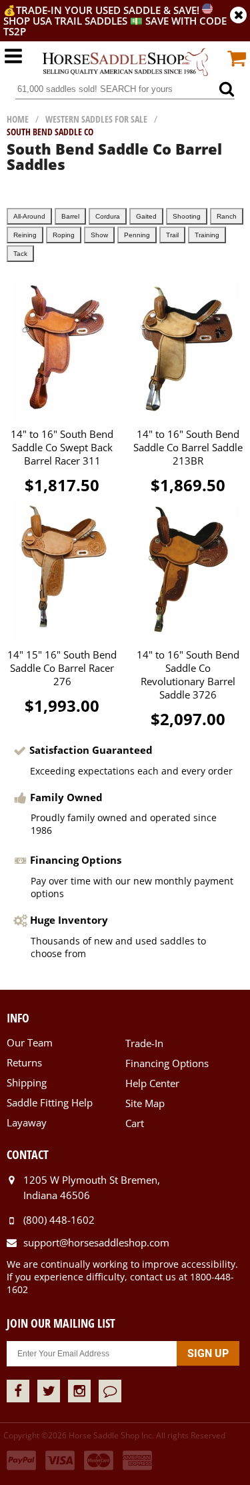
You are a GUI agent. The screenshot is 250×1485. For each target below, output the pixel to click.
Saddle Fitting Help (50, 1102)
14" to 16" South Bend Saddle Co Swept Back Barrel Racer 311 (62, 447)
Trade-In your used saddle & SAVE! (109, 10)
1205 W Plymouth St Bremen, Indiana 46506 (91, 1187)
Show (99, 235)
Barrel (70, 216)
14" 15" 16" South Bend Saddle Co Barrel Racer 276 (62, 668)
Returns (24, 1062)
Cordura (107, 216)
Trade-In (144, 1043)
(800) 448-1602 (59, 1219)
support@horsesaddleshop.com (96, 1242)
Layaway (27, 1122)
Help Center (152, 1083)
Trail (172, 235)
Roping (64, 235)
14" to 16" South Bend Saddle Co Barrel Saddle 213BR (188, 447)
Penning (137, 235)
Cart (134, 1123)
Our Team (30, 1042)
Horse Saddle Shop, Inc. (125, 62)
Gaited (146, 216)
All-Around (29, 216)
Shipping (27, 1082)
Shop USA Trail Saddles (65, 20)
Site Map (145, 1103)
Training (207, 235)
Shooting (187, 216)
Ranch (227, 216)
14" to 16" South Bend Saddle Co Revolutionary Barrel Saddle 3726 (188, 674)
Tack (20, 253)
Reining (25, 235)
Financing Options (167, 1063)
